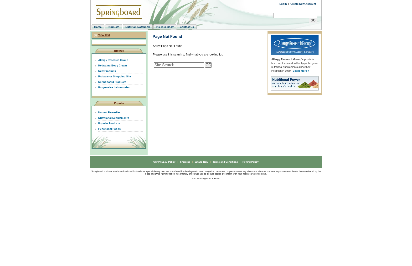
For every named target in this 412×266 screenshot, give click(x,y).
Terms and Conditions (225, 162)
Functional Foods (109, 128)
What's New (201, 162)
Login (283, 3)
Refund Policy (250, 162)
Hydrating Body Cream (112, 65)
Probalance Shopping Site (114, 76)
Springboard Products (112, 81)
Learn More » (301, 70)
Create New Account (303, 3)
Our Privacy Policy (164, 162)
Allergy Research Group (113, 60)
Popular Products (109, 123)
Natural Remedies (109, 112)
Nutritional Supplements (113, 117)
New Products (107, 71)
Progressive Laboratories (114, 87)
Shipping (185, 162)
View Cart (104, 35)
